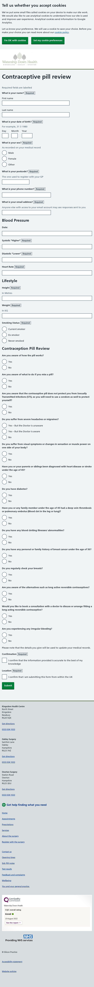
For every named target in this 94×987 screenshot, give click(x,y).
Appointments (8, 819)
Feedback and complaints (13, 875)
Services (5, 830)
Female (12, 158)
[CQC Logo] (12, 902)
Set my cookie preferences (47, 40)
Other (11, 164)
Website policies (9, 971)
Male (11, 153)
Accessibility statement (12, 961)
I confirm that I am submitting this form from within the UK (40, 677)
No (10, 367)
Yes (10, 361)
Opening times (8, 857)
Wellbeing (6, 880)
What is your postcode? (20, 171)
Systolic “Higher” (16, 240)
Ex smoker (13, 335)
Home (4, 813)
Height (10, 287)
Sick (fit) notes (8, 863)
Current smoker (16, 329)
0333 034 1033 (8, 729)
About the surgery (10, 836)
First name (7, 98)
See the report (12, 923)
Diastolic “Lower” (16, 253)
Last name (7, 110)
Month (15, 131)
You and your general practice (16, 886)
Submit (8, 685)
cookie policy (62, 32)
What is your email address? (22, 202)
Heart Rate (13, 266)
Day (4, 131)
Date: (5, 227)
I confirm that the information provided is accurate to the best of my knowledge (45, 662)
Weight (11, 305)
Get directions (8, 723)
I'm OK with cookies (15, 40)
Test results (7, 869)
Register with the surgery (13, 842)
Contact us (7, 851)
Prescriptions (7, 824)
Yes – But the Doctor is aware (24, 431)
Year (24, 131)
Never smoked (16, 340)
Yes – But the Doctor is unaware (25, 425)
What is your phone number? (23, 189)
